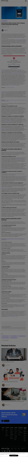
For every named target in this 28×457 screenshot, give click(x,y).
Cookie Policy (17, 453)
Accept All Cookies (14, 455)
